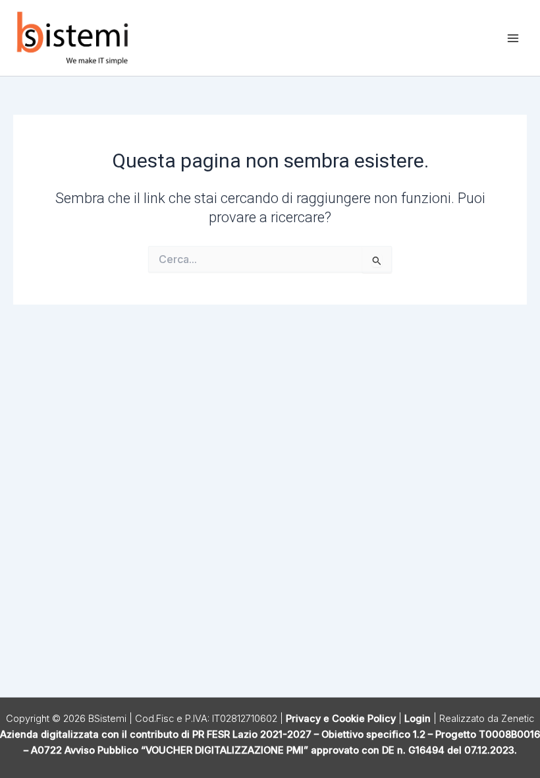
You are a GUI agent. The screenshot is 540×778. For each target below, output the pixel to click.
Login (417, 719)
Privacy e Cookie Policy (341, 719)
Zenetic (517, 719)
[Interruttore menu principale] (513, 38)
